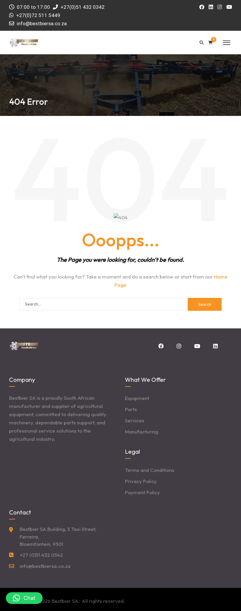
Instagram (178, 346)
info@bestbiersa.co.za (42, 23)
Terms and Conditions (149, 470)
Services (134, 420)
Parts (131, 409)
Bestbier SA (65, 601)
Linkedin (215, 346)
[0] (210, 42)
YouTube (196, 346)
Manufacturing (141, 431)
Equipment (137, 398)
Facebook (160, 346)
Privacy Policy (141, 481)
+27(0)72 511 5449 (38, 15)
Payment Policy (142, 492)
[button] (24, 598)
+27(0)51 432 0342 (82, 7)
